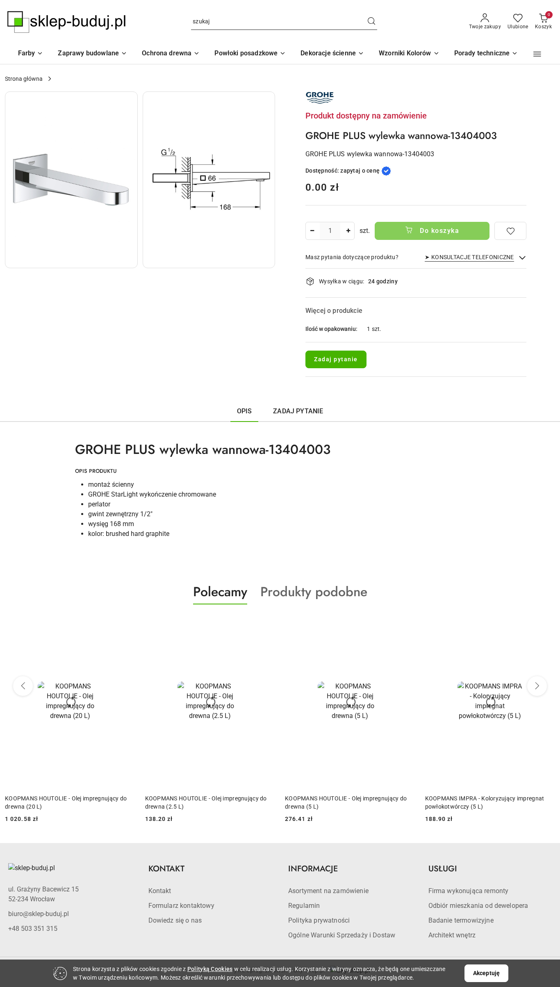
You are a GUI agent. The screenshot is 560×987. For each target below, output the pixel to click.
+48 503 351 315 (32, 928)
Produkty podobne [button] (313, 591)
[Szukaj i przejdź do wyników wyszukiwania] (371, 22)
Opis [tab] (244, 411)
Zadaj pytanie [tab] (298, 411)
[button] (409, 53)
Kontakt (159, 891)
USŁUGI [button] (442, 869)
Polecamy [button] (220, 591)
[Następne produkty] (537, 686)
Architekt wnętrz (452, 935)
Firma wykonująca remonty (468, 891)
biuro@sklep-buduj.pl (38, 914)
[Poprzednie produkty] (23, 686)
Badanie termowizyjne (461, 920)
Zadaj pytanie (336, 359)
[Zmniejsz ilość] (312, 230)
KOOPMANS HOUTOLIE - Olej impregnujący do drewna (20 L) (66, 802)
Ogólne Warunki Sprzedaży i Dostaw (341, 935)
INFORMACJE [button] (313, 869)
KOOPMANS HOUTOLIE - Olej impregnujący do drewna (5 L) (346, 802)
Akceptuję (486, 973)
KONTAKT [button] (166, 869)
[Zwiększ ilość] (348, 230)
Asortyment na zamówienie (328, 891)
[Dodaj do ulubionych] (510, 231)
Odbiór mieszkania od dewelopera (478, 905)
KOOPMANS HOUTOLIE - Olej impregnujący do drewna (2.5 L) (206, 802)
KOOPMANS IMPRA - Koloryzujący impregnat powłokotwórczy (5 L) (484, 802)
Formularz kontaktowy (181, 905)
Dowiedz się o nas (175, 920)
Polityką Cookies (209, 969)
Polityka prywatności (319, 920)
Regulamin (304, 905)
